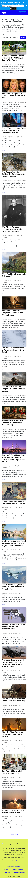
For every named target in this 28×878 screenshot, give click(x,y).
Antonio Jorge (22, 102)
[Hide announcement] (26, 5)
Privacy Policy (6, 872)
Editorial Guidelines (18, 869)
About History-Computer (13, 866)
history (3, 76)
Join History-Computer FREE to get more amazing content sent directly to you (12, 3)
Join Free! (13, 8)
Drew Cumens (22, 64)
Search (4, 34)
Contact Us (6, 869)
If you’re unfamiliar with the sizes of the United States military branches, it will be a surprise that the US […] (13, 599)
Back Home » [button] (14, 834)
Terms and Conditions (19, 872)
